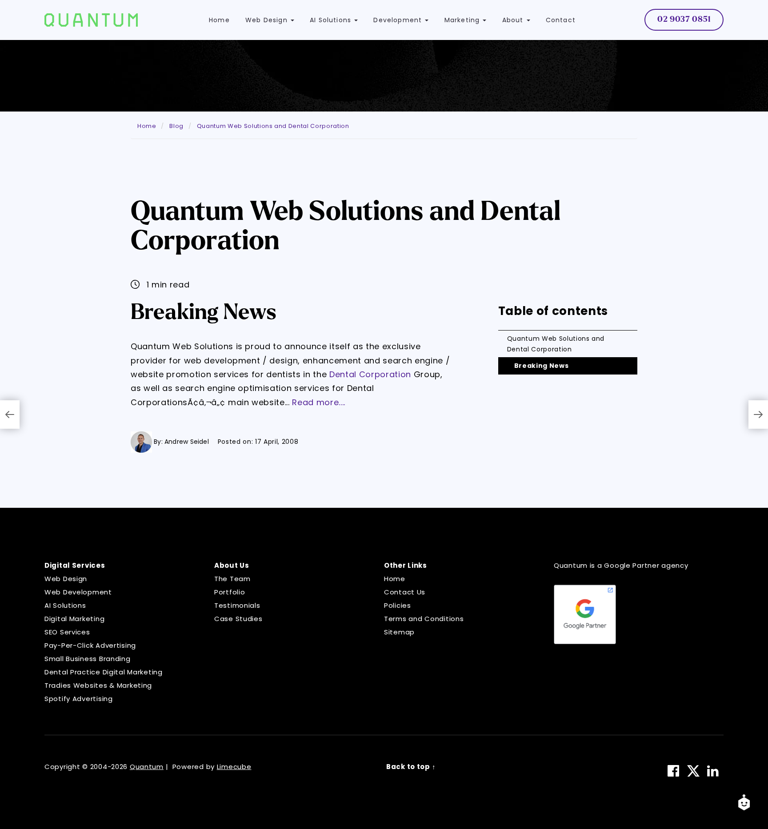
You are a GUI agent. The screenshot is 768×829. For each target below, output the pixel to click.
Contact (561, 20)
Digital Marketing (74, 618)
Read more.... (318, 402)
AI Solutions (65, 605)
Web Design (65, 578)
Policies (397, 605)
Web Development (78, 592)
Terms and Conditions (424, 618)
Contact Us (404, 592)
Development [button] (398, 20)
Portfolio (229, 592)
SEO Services (67, 632)
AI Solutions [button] (331, 20)
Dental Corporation (370, 374)
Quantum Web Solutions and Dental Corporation (556, 344)
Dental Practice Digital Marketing (103, 672)
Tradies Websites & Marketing (98, 685)
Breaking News (541, 365)
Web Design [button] (267, 20)
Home (219, 20)
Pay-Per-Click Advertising (90, 645)
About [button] (514, 20)
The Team (232, 578)
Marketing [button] (463, 20)
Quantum (147, 766)
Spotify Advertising (78, 698)
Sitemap (399, 632)
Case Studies (238, 618)
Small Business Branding (87, 658)
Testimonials (237, 605)
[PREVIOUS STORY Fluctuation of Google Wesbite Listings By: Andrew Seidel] (10, 414)
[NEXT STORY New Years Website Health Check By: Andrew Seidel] (758, 414)
